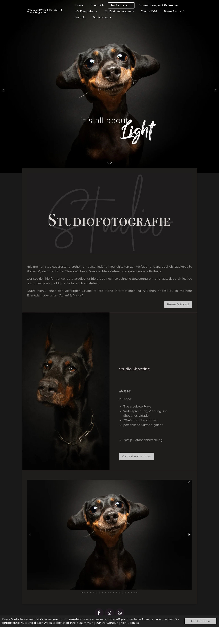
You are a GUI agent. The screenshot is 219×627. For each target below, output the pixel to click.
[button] (189, 482)
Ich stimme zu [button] (200, 621)
